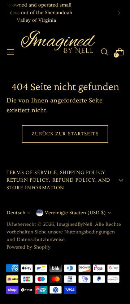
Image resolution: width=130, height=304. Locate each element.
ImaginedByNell (74, 224)
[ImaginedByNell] (57, 52)
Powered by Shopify (28, 247)
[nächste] (119, 13)
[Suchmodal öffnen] (104, 51)
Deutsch (15, 213)
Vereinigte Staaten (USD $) (75, 213)
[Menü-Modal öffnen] (10, 51)
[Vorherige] (11, 13)
